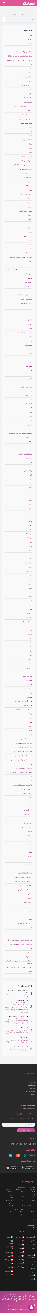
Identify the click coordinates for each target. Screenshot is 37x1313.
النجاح (30, 307)
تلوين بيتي (29, 399)
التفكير (30, 182)
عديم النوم (29, 571)
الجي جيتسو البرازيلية (10, 1196)
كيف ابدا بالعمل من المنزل (24, 705)
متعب (30, 797)
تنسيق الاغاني (31, 1206)
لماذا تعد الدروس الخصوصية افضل (21, 760)
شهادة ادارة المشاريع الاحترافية (32, 1189)
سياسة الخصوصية (13, 1310)
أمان (31, 64)
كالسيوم (29, 668)
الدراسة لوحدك (28, 203)
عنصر (30, 584)
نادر (31, 911)
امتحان (30, 316)
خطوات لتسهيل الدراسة (25, 454)
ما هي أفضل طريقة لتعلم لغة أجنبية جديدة (19, 772)
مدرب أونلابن (28, 810)
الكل (31, 35)
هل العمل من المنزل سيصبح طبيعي (21, 944)
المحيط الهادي (28, 286)
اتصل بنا (32, 1088)
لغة (31, 722)
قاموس (30, 634)
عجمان (33, 1272)
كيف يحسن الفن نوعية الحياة (24, 709)
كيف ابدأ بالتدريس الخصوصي (23, 701)
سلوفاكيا (8, 1260)
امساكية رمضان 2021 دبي (21, 1047)
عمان (30, 580)
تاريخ (31, 353)
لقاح (31, 735)
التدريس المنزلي (27, 173)
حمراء (30, 441)
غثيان (30, 588)
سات (23, 1197)
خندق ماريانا (29, 458)
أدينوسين (29, 43)
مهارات (30, 898)
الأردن (30, 135)
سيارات (30, 508)
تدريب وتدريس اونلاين (28, 1108)
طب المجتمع (28, 563)
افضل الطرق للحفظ (26, 123)
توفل (23, 1206)
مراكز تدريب (29, 839)
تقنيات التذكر (24, 1028)
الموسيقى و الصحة (26, 299)
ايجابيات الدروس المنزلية (25, 332)
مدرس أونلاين (28, 823)
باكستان (8, 1237)
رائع (31, 479)
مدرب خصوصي (27, 814)
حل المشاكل (28, 437)
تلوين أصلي (28, 395)
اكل (31, 131)
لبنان (20, 1245)
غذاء (31, 592)
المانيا (20, 1267)
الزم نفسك (29, 219)
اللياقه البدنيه (10, 1200)
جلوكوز (30, 425)
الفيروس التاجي (27, 274)
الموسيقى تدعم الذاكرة (25, 295)
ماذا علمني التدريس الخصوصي (22, 785)
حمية (30, 446)
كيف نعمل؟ (32, 1079)
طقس (30, 567)
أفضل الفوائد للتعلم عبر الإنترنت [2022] (20, 56)
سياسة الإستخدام (24, 1310)
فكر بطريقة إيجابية (27, 621)
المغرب (19, 1259)
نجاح (31, 915)
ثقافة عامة (29, 404)
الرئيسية (27, 1306)
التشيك (8, 1264)
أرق (31, 47)
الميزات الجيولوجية (26, 303)
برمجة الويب (31, 1211)
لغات (31, 718)
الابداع (30, 144)
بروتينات (30, 341)
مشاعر (30, 852)
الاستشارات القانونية (10, 1205)
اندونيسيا (8, 1271)
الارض (30, 148)
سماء (30, 504)
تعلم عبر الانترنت (27, 378)
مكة (34, 1251)
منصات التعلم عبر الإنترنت (24, 885)
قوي (31, 655)
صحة (30, 542)
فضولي (29, 613)
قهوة (30, 651)
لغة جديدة (29, 730)
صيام (30, 550)
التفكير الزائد (28, 186)
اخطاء (30, 81)
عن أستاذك (32, 1082)
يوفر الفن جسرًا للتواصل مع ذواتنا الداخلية (19, 967)
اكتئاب (30, 127)
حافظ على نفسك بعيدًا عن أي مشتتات (20, 433)
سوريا (9, 1275)
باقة (31, 337)
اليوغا (33, 1200)
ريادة (31, 492)
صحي (30, 546)
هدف (30, 936)
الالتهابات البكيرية (27, 156)
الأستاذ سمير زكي (27, 140)
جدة (31, 412)
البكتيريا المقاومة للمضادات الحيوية (22, 165)
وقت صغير (29, 952)
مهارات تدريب (28, 902)
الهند (20, 1248)
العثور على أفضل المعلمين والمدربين (21, 257)
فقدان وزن (29, 617)
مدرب (30, 806)
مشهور (30, 856)
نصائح (30, 919)
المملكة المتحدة (9, 1242)
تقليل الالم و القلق (26, 387)
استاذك (30, 110)
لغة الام (30, 726)
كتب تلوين (29, 672)
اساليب (30, 94)
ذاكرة (31, 475)
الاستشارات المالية (31, 1196)
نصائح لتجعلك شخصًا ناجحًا (24, 923)
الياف (30, 311)
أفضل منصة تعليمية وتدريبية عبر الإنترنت (19, 60)
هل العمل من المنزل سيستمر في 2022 (20, 940)
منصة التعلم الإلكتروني (25, 890)
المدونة (33, 1094)
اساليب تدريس (28, 102)
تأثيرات (30, 349)
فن (31, 626)
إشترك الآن (26, 1130)
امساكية (30, 324)
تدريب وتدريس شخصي (28, 1105)
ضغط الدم (29, 559)
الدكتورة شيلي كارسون (25, 211)
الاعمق (30, 152)
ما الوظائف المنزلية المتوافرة (23, 768)
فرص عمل (29, 605)
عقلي (30, 575)
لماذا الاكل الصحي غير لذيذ (24, 743)
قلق (31, 647)
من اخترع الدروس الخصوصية (24, 877)
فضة (30, 609)
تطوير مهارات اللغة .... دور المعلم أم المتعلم (18, 991)
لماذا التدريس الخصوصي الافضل (22, 751)
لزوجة (30, 714)
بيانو (23, 1200)
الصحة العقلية (28, 236)
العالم (30, 249)
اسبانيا (9, 1267)
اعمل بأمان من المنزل (26, 119)
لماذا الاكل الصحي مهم (25, 747)
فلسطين (19, 1237)
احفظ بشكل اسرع (27, 77)
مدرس (30, 818)
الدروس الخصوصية (26, 207)
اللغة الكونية (28, 282)
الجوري (30, 190)
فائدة (30, 596)
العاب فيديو (28, 244)
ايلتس (33, 1215)
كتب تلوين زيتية (27, 676)
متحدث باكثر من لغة (26, 789)
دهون (30, 466)
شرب (30, 521)
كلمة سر (29, 684)
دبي (31, 462)
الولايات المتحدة (9, 1248)
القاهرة (30, 278)
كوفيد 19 (29, 693)
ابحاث (30, 68)
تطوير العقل (28, 366)
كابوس (30, 659)
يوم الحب (29, 971)
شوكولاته (29, 538)
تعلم (30, 370)
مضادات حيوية (28, 864)
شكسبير (29, 529)
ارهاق (30, 89)
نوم (31, 932)
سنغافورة (8, 1252)
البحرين (20, 1256)
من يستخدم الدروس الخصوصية (23, 881)
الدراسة (30, 198)
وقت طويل (29, 957)
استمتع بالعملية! (27, 115)
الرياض (30, 215)
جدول (30, 416)
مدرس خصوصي (27, 827)
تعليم (30, 383)
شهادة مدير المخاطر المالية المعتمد (20, 1189)
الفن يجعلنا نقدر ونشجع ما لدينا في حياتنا (20, 270)
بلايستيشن (28, 345)
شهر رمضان (28, 533)
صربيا (20, 1263)
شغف (30, 525)
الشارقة (30, 228)
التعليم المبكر (28, 177)
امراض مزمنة (28, 320)
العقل (30, 261)
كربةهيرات (29, 680)
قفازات (30, 642)
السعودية (29, 223)
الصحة (30, 232)
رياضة (30, 496)
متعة (30, 802)
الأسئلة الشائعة (30, 1091)
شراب (30, 517)
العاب (30, 240)
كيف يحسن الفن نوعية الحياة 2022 (18, 1016)
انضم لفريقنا (31, 1085)
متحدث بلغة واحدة (27, 793)
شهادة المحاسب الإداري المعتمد (9, 1190)
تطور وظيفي (28, 362)
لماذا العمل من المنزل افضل (23, 756)
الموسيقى (29, 290)
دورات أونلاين (28, 471)
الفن (31, 265)
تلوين (30, 391)
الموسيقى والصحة (23, 1037)
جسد (31, 420)
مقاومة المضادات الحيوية (24, 873)
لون (31, 764)
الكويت (31, 1275)
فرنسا (9, 1256)
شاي (31, 513)
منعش (30, 894)
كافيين (30, 663)
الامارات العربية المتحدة (25, 161)
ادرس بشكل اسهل (26, 85)
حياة (31, 450)
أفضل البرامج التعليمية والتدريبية (22, 52)
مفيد (30, 869)
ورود (31, 948)
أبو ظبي (32, 1264)
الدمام (33, 1248)
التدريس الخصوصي (26, 169)
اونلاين (30, 328)
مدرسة (30, 831)
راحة (31, 483)
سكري (30, 500)
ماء (31, 776)
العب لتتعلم (28, 253)
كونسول (29, 697)
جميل (30, 429)
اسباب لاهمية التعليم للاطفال (23, 106)
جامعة (30, 408)
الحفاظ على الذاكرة (26, 194)
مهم (31, 906)
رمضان (30, 487)
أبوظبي (30, 39)
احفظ (30, 73)
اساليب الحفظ (28, 98)
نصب (30, 927)
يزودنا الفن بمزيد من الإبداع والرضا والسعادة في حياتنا (19, 962)
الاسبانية (22, 1215)
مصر (31, 860)
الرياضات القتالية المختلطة (20, 1210)
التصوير (12, 1211)
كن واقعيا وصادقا (27, 689)
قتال (31, 638)
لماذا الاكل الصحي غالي (25, 739)
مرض (30, 844)
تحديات (30, 358)
